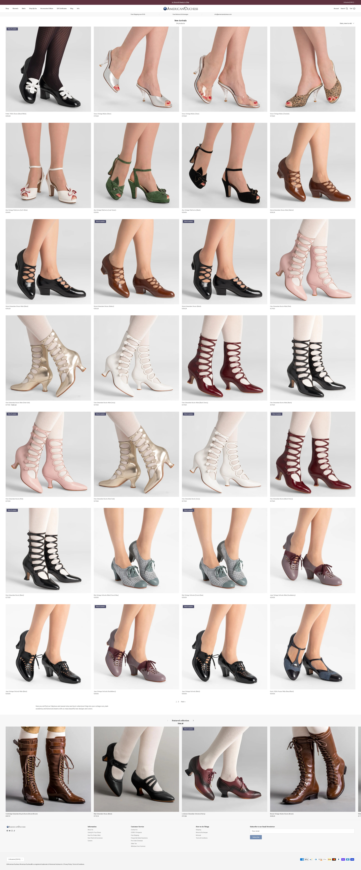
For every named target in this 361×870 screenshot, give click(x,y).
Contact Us (134, 829)
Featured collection (180, 720)
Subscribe (255, 837)
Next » (183, 702)
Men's (23, 8)
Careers (90, 840)
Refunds (198, 835)
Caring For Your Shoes (94, 832)
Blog (71, 8)
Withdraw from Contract (138, 846)
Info (78, 8)
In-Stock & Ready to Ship (180, 2)
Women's (15, 8)
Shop (7, 8)
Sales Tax (134, 843)
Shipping (198, 829)
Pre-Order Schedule (137, 840)
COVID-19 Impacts (136, 832)
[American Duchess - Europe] (180, 8)
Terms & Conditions (201, 838)
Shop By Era (33, 8)
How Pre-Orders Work (94, 835)
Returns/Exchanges (202, 832)
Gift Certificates (62, 8)
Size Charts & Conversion (95, 838)
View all (180, 723)
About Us (90, 829)
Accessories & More (46, 8)
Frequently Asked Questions (139, 838)
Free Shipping (135, 835)
